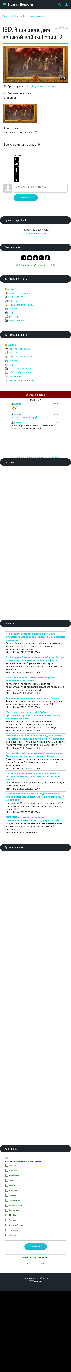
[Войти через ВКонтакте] (16, 164)
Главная (7, 16)
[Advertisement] (35, 505)
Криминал (13, 1230)
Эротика (12, 1220)
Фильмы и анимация (34, 16)
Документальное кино (43, 86)
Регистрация (32, 233)
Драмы (12, 1180)
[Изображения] (20, 113)
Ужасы (12, 1185)
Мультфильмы (15, 1205)
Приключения (15, 1200)
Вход (43, 233)
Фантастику (14, 1210)
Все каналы (14, 376)
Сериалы (13, 308)
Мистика (12, 1235)
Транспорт (14, 316)
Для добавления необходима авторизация (35, 456)
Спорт (11, 312)
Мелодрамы (14, 1175)
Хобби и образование (20, 372)
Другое (12, 288)
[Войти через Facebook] (16, 169)
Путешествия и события (21, 304)
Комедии (13, 1170)
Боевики (12, 1195)
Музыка (12, 300)
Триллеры (13, 1190)
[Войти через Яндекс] (16, 174)
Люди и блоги (15, 296)
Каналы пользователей (21, 380)
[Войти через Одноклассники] (16, 179)
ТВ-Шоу (12, 1215)
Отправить (26, 197)
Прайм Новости (20, 4)
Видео (17, 16)
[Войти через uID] (16, 159)
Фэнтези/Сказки (16, 1225)
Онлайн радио (35, 394)
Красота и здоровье (19, 292)
